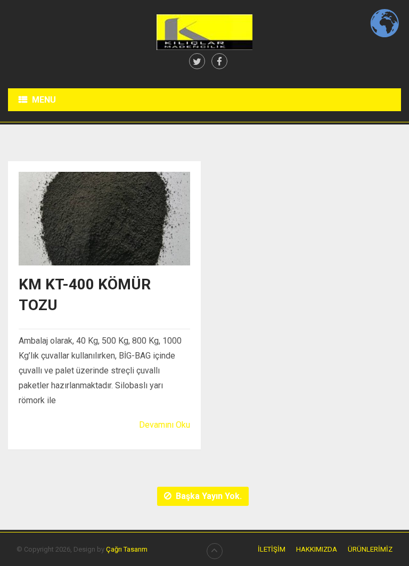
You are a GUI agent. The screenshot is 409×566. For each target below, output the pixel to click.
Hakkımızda (316, 549)
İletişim (271, 549)
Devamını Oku (164, 425)
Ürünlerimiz (370, 549)
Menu (44, 100)
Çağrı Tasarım (127, 549)
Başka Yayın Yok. (209, 496)
